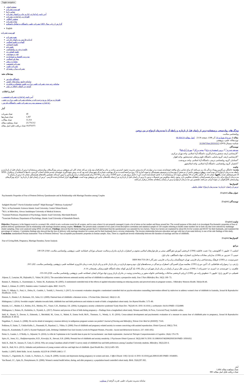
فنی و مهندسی (12, 54)
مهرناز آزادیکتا (186, 150)
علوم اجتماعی (12, 44)
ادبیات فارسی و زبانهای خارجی (19, 40)
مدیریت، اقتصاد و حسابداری (18, 57)
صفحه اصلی (11, 7)
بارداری (222, 187)
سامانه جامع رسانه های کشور (18, 81)
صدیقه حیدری (232, 150)
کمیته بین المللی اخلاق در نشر (18, 86)
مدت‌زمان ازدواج (210, 187)
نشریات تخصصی (13, 64)
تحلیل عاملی (197, 187)
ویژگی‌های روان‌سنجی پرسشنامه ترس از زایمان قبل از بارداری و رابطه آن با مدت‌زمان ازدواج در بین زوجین (187, 130)
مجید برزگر (199, 150)
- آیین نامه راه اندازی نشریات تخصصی (17, 97)
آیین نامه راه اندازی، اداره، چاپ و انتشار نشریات (26, 14)
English (9, 28)
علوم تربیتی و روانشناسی (16, 49)
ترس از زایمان (232, 187)
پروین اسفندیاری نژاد (214, 150)
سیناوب (103, 381)
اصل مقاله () (185, 138)
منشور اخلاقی (12, 19)
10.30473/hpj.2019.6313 (209, 143)
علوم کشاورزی (12, 52)
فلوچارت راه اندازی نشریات (17, 17)
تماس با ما (10, 12)
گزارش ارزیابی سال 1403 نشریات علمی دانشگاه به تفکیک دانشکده (34, 24)
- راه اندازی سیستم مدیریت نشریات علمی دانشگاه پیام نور (25, 103)
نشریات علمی (12, 66)
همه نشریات (11, 37)
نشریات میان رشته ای (15, 69)
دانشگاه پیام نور (12, 79)
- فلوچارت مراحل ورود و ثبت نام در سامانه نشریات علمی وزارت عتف (30, 100)
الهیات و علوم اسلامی (15, 42)
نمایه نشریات (11, 21)
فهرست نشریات (13, 9)
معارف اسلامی (12, 59)
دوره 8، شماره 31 (223, 138)
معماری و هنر (12, 61)
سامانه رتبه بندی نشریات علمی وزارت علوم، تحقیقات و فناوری (32, 84)
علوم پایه (10, 47)
